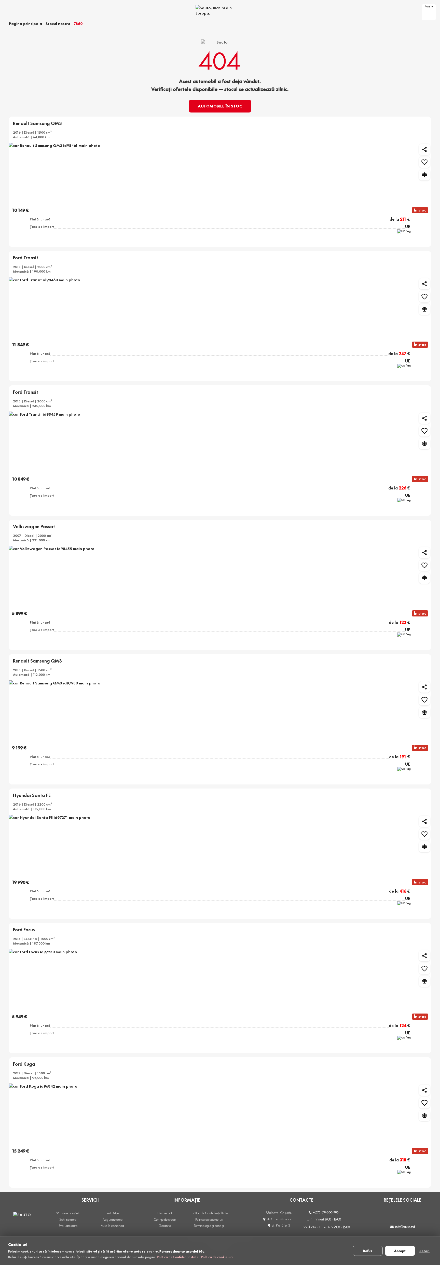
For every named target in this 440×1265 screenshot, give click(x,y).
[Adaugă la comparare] (424, 174)
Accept (400, 1250)
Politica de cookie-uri (216, 1257)
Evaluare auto (68, 1225)
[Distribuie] (424, 149)
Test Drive (112, 1213)
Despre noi (164, 1213)
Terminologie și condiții (209, 1225)
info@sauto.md (405, 1226)
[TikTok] (409, 1216)
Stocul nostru (58, 23)
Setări (424, 1250)
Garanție (164, 1225)
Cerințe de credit (165, 1219)
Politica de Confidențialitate (177, 1257)
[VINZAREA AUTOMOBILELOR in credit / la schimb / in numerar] (220, 10)
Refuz (367, 1250)
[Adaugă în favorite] (424, 162)
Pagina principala (25, 23)
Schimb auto (67, 1219)
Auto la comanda (112, 1225)
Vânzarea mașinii (67, 1213)
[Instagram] (396, 1216)
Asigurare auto (112, 1219)
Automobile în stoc (220, 106)
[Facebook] (382, 1216)
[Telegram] (423, 1216)
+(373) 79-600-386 (325, 1212)
